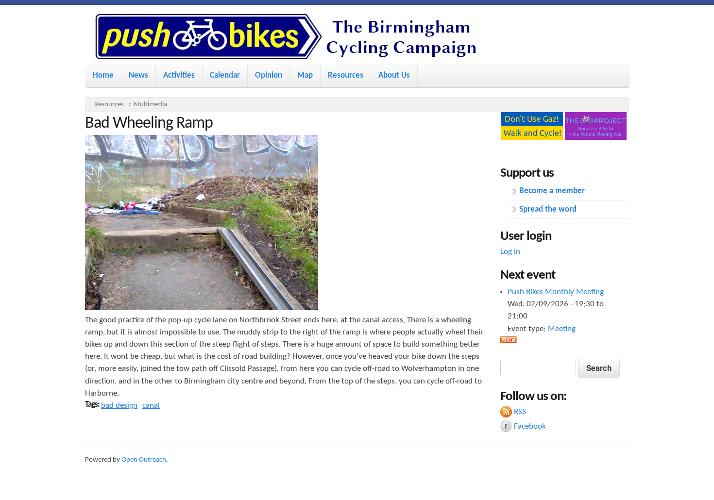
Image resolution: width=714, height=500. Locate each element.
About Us (394, 75)
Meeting (562, 329)
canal (151, 405)
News (138, 75)
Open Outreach (143, 460)
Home (103, 75)
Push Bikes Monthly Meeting (556, 292)
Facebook (530, 426)
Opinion (268, 75)
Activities (179, 75)
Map (305, 75)
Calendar (225, 75)
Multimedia (150, 104)
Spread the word (548, 209)
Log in (510, 252)
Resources (345, 75)
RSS (520, 412)
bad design (119, 405)
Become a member (552, 191)
